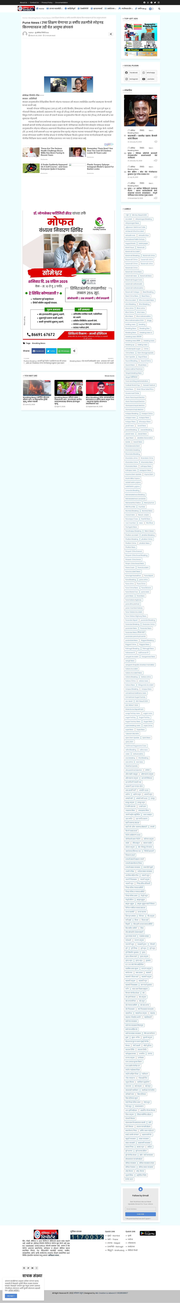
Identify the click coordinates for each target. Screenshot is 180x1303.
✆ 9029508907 (121, 1293)
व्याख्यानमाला (139, 1106)
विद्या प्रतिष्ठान (141, 1094)
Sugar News (148, 721)
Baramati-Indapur (132, 292)
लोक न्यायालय (130, 1078)
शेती (150, 1122)
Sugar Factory (144, 717)
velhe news (144, 750)
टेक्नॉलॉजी (84, 8)
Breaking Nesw (130, 328)
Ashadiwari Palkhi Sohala (134, 239)
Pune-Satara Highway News (135, 616)
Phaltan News (130, 547)
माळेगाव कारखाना (131, 1021)
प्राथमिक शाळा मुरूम (131, 968)
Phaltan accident (131, 535)
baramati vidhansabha (134, 288)
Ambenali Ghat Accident (134, 231)
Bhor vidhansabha (143, 316)
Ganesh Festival (149, 385)
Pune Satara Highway (133, 600)
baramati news (131, 276)
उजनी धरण (142, 806)
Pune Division (146, 588)
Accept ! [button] (11, 1296)
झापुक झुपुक (141, 900)
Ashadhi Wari (144, 235)
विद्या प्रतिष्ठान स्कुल (131, 1098)
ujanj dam (129, 742)
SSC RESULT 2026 (131, 705)
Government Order (132, 393)
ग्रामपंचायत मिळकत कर (133, 851)
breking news (142, 345)
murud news (130, 515)
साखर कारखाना (144, 1139)
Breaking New (145, 328)
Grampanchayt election (134, 409)
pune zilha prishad (132, 604)
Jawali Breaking (146, 430)
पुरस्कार (148, 960)
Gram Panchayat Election (135, 401)
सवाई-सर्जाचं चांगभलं (132, 1135)
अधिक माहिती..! (14, 1290)
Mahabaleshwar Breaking (135, 495)
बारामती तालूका (130, 981)
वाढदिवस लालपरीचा (148, 1090)
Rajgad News (144, 644)
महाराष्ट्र (152, 1013)
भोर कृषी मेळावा (130, 997)
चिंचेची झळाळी (149, 851)
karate (127, 442)
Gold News (129, 389)
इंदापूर (153, 798)
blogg (149, 320)
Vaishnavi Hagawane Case (135, 746)
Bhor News (129, 316)
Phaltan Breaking (131, 539)
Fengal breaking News (133, 373)
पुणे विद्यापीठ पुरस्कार (132, 952)
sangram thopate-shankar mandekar (139, 665)
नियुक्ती (127, 924)
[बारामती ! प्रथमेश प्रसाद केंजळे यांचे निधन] (140, 110)
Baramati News (146, 276)
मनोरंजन (110, 8)
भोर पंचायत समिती (131, 1005)
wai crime (129, 762)
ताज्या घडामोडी (55, 8)
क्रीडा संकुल (136, 843)
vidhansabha (138, 754)
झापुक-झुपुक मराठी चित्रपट (146, 904)
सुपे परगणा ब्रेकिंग (141, 1151)
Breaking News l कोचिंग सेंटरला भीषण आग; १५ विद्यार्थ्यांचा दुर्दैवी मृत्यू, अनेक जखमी (36, 399)
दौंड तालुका (150, 916)
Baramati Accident (132, 251)
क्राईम (127, 843)
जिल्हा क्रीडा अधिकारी (143, 883)
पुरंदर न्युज (128, 960)
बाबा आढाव (139, 973)
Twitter (52, 351)
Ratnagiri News (148, 648)
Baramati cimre (149, 255)
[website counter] (87, 1239)
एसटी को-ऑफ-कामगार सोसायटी (136, 827)
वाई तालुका (138, 1086)
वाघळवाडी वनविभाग (131, 1090)
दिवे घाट (141, 916)
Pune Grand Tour (131, 592)
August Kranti (130, 243)
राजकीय (141, 1054)
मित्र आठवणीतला (149, 1033)
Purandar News (145, 628)
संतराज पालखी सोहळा (143, 1126)
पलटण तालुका (139, 940)
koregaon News (145, 470)
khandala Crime (147, 458)
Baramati (140, 247)
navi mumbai (130, 523)
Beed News (146, 296)
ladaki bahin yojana (133, 482)
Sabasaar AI (130, 653)
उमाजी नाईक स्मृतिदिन (132, 815)
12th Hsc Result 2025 (139, 215)
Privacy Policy (47, 2)
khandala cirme (131, 458)
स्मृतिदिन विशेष (141, 1175)
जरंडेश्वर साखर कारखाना (144, 871)
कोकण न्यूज (79, 1293)
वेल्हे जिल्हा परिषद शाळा (132, 1102)
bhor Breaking (130, 304)
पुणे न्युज (143, 948)
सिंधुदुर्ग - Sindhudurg (116, 1250)
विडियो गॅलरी (132, 1250)
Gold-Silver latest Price (145, 389)
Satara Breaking (131, 677)
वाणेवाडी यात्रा (129, 1094)
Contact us (34, 2)
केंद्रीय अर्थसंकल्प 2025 (133, 835)
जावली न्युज (146, 875)
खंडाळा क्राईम (147, 843)
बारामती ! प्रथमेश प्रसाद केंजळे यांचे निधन (142, 137)
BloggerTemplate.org (49, 1299)
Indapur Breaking (131, 413)
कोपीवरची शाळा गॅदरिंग (132, 839)
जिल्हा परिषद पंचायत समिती (134, 887)
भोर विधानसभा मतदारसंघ (146, 1009)
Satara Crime (130, 681)
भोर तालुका (142, 997)
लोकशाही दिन (142, 1078)
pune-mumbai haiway (134, 608)
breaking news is (146, 332)
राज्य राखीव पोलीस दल (132, 1066)
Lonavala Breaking (132, 490)
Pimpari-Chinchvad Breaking (136, 555)
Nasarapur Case (131, 519)
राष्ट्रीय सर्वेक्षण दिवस (131, 1074)
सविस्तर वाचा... (54, 1255)
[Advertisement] (71, 57)
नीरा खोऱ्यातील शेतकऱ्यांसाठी (134, 932)
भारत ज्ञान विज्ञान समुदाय (140, 989)
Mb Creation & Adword (105, 1293)
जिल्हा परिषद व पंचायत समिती (134, 892)
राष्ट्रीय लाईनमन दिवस (132, 1070)
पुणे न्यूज (152, 948)
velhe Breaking (130, 750)
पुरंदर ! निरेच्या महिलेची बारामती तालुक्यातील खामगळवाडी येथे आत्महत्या (142, 155)
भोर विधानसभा (130, 1009)
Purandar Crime (149, 624)
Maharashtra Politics (133, 503)
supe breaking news (132, 725)
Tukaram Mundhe (132, 734)
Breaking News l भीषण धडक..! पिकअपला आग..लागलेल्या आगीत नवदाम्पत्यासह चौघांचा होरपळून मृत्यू (68, 400)
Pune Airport (148, 576)
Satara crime (146, 677)
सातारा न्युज (140, 1147)
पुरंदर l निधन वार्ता (131, 956)
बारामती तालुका (146, 977)
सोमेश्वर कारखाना (130, 1163)
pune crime (143, 580)
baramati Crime (131, 264)
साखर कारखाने (130, 1143)
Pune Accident (143, 567)
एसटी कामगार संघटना (132, 823)
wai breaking (130, 758)
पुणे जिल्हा (134, 948)
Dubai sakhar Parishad (134, 369)
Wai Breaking (143, 758)
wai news (139, 762)
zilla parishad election (133, 770)
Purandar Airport (131, 620)
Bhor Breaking (144, 304)
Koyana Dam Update (133, 474)
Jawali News (142, 434)
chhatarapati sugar (132, 349)
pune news (145, 592)
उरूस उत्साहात (147, 815)
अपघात (147, 770)
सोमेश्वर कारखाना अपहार (146, 1163)
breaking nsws (149, 341)
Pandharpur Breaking (133, 531)
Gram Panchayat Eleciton (135, 397)
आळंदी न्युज (148, 794)
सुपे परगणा (128, 1151)
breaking (142, 324)
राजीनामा (141, 1058)
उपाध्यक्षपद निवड (143, 810)
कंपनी (152, 827)
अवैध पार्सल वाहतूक (131, 774)
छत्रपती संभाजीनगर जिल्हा (133, 863)
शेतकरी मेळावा (130, 1118)
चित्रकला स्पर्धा (130, 855)
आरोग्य (127, 794)
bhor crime (129, 308)
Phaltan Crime (130, 543)
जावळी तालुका (145, 879)
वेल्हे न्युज (147, 1102)
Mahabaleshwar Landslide (135, 499)
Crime (146, 349)
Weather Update (131, 766)
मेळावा (127, 1045)
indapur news (130, 418)
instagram (134, 79)
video (127, 754)
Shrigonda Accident (145, 685)
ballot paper (143, 243)
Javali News (141, 426)
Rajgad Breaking (147, 640)
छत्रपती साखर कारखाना (132, 867)
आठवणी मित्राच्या (146, 778)
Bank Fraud (129, 247)
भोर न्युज (142, 1001)
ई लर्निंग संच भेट (130, 806)
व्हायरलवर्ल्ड (97, 8)
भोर (143, 993)
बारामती (148, 973)
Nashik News (145, 519)
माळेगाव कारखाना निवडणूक (134, 1025)
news (141, 523)
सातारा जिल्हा (129, 1147)
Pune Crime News (131, 588)
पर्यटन (130, 1239)
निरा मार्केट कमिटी (131, 928)
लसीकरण (145, 1074)
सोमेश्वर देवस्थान (130, 1167)
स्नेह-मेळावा (140, 1171)
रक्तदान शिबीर (142, 1050)
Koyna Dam (148, 474)
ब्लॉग (127, 989)
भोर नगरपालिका (130, 1001)
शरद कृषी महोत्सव (131, 1110)
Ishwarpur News (145, 422)
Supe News (141, 729)
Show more (109, 376)
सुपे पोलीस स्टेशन (130, 1155)
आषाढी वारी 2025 (141, 798)
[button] (159, 8)
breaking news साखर (132, 341)
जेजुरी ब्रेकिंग (129, 900)
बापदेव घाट (128, 973)
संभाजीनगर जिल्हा (131, 1131)
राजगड (150, 1054)
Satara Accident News (133, 673)
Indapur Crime (147, 413)
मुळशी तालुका (147, 1037)
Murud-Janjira (143, 515)
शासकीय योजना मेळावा (147, 1110)
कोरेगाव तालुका (149, 839)
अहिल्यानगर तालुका (131, 778)
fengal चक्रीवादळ (131, 377)
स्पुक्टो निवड (129, 1175)
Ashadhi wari (130, 235)
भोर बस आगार (144, 1005)
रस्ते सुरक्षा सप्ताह (130, 1054)
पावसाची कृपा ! (142, 944)
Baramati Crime (131, 268)
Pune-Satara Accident (133, 612)
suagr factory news (132, 713)
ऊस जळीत (128, 819)
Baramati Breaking (132, 255)
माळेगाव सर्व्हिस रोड (131, 1029)
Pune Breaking (130, 580)
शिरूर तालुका (129, 1114)
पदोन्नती (128, 940)
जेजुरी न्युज (144, 896)
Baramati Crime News (133, 272)
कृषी (129, 1235)
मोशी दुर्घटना (147, 1045)
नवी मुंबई (128, 920)
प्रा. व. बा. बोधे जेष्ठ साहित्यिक (134, 964)
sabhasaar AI (143, 653)
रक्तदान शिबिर (129, 1050)
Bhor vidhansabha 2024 (134, 320)
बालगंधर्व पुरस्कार (146, 985)
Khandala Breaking (132, 454)
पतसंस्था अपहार (144, 936)
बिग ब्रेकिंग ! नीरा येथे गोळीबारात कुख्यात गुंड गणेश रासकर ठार (142, 173)
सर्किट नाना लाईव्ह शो (147, 1131)
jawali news (129, 434)
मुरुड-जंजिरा (136, 1037)
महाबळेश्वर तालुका (141, 1013)
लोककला (132, 1243)
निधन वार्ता (145, 920)
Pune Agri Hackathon (133, 576)
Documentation (61, 2)
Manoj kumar (149, 503)
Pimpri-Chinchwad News (134, 563)
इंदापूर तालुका (129, 802)
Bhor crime (141, 308)
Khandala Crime (131, 462)
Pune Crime (141, 584)
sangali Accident (131, 657)
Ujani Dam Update (132, 738)
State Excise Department (134, 709)
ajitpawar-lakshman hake (135, 227)
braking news (130, 324)
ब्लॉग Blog (142, 8)
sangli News (129, 661)
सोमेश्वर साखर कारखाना (146, 1167)
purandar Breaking (148, 620)
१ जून (127, 215)
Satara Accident (131, 669)
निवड (142, 928)
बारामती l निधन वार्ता (131, 977)
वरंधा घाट (128, 1086)
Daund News (130, 365)
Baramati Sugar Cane (133, 280)
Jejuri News (129, 438)
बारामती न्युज (143, 981)
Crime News (129, 353)
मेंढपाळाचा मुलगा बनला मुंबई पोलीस (137, 1041)
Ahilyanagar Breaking (143, 219)
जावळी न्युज (129, 883)
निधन (136, 920)
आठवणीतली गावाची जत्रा (133, 782)
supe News (129, 729)
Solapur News (147, 689)
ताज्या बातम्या (142, 912)
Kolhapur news (130, 470)
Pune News (141, 596)
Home (41, 8)
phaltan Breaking (148, 535)
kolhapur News (146, 466)
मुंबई (126, 1037)
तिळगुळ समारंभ (130, 916)
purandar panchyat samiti (135, 636)
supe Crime (148, 725)
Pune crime (129, 584)
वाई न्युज (148, 1086)
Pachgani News (131, 527)
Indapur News (130, 422)
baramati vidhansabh (133, 284)
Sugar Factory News (132, 721)
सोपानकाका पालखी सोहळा (133, 1159)
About (153, 1299)
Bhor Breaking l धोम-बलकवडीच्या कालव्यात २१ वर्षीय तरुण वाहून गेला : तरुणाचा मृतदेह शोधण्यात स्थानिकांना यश (100, 400)
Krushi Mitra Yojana (132, 478)
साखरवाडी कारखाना (144, 1143)
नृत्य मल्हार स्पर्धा (130, 936)
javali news (129, 426)
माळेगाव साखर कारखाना (133, 1033)
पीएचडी (152, 944)
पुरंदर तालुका (144, 956)
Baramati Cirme (131, 260)
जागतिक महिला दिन (131, 875)
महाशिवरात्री (148, 1017)
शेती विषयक (129, 1126)
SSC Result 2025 (142, 701)
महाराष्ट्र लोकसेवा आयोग (133, 1017)
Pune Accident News (132, 571)
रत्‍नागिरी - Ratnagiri (115, 1246)
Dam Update (130, 357)
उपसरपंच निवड (130, 810)
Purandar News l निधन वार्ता (134, 632)
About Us (23, 2)
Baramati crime (147, 264)
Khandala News (131, 466)
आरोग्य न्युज (137, 794)
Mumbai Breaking (132, 511)
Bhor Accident (130, 300)
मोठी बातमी (136, 1045)
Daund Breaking (131, 361)
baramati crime (147, 260)
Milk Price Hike (130, 507)
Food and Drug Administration (136, 381)
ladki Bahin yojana (132, 486)
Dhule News (142, 365)
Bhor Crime (129, 312)
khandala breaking (132, 450)
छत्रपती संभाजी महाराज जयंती (134, 859)
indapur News (144, 418)
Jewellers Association (145, 438)
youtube (151, 79)
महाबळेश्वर (128, 1013)
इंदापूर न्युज (141, 802)
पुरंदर (143, 952)
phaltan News (144, 543)
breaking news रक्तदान (133, 337)
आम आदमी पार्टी (130, 790)
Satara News (130, 685)
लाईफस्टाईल (126, 8)
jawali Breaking (131, 430)
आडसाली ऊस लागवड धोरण (134, 786)
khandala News (147, 462)
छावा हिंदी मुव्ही (148, 867)
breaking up (129, 345)
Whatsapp (65, 351)
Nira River (149, 523)
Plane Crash (129, 567)
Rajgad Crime (130, 644)
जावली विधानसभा (131, 879)
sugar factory (130, 717)
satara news (143, 681)
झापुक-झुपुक (129, 904)
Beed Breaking (148, 292)
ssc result (128, 701)
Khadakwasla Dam (132, 446)
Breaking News (35, 18)
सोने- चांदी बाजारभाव (146, 1155)
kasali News (137, 442)
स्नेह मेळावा (129, 1171)
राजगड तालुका (130, 1058)
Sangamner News (148, 657)
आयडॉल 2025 (143, 790)
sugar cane (147, 713)
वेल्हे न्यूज (128, 1106)
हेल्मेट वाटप (129, 1179)
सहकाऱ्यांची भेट (147, 1135)
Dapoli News (142, 357)
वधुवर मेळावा (129, 1082)
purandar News (131, 628)
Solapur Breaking (131, 689)
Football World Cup (132, 385)
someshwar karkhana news (135, 693)
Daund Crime (146, 361)
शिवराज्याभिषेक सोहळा (144, 1114)
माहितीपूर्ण (71, 8)
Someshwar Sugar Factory (135, 697)
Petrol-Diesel (149, 531)
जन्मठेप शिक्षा (129, 871)
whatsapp (151, 73)
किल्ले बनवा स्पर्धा (131, 831)
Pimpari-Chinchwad (133, 559)
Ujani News (146, 738)
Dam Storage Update (145, 353)
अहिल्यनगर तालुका (147, 774)
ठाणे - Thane (113, 1239)
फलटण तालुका (146, 968)
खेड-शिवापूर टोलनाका (145, 847)
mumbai (141, 507)
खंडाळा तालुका (130, 847)
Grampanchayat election (135, 405)
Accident (128, 219)
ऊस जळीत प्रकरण (141, 819)
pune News (129, 596)
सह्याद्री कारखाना (130, 1139)
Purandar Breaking (132, 624)
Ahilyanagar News (132, 223)
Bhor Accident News (146, 300)
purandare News (131, 640)
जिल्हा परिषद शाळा (131, 896)
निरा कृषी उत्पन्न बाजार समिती (142, 924)
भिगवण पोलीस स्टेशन (132, 993)
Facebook (40, 351)
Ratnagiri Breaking (132, 648)
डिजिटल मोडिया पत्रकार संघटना (135, 908)
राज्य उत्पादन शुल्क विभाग (133, 1062)
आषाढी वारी (129, 798)
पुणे (126, 948)
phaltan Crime (146, 539)
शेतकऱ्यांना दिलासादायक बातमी (135, 1122)
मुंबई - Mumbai (114, 1235)
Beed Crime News (131, 296)
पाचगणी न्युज (129, 944)
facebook (134, 73)
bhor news (141, 312)
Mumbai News (147, 511)
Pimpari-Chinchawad (133, 551)
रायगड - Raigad (114, 1243)
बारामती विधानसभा (131, 985)
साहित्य (149, 1147)
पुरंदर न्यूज (139, 960)
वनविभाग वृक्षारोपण (143, 1082)
